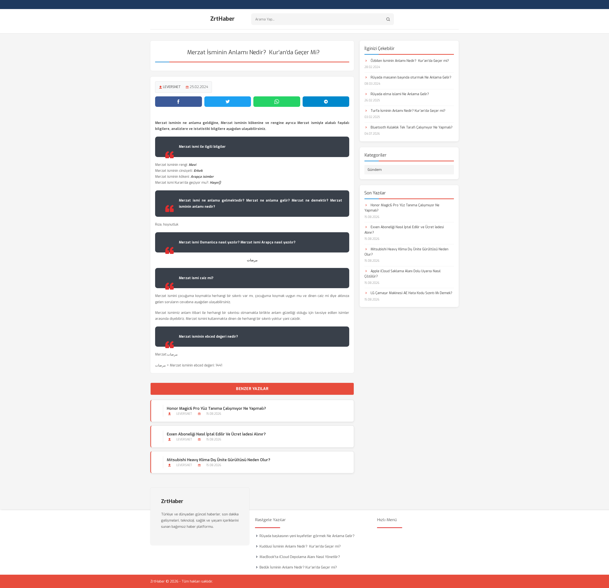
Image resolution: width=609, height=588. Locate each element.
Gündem (375, 169)
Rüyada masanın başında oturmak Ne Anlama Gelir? (410, 77)
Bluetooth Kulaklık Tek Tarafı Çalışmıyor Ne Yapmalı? (411, 127)
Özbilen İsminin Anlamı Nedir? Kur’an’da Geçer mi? (409, 61)
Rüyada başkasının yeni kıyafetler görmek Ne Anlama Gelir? (307, 536)
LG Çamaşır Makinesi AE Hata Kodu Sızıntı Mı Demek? (411, 293)
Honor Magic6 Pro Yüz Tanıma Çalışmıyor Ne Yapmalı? (216, 408)
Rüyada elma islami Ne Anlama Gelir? (399, 94)
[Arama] (388, 19)
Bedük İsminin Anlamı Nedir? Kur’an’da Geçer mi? (298, 567)
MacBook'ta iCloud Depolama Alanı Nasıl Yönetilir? (300, 556)
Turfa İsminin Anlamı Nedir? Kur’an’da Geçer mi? (407, 111)
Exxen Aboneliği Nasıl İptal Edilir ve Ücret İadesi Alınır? (216, 434)
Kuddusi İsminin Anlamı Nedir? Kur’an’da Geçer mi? (300, 546)
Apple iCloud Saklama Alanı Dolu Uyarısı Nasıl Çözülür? (402, 274)
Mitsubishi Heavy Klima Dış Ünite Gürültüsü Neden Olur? (218, 459)
